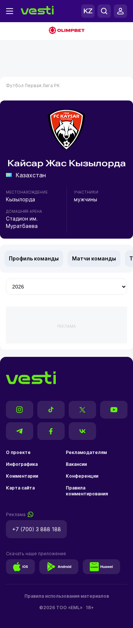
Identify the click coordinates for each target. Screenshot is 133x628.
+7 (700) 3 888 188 (36, 529)
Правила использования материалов (66, 596)
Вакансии (76, 464)
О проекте (18, 452)
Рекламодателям (86, 452)
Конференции (82, 476)
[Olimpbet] (66, 31)
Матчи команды (94, 258)
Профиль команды (34, 258)
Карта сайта (20, 488)
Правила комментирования (87, 490)
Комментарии (22, 476)
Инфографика (22, 464)
